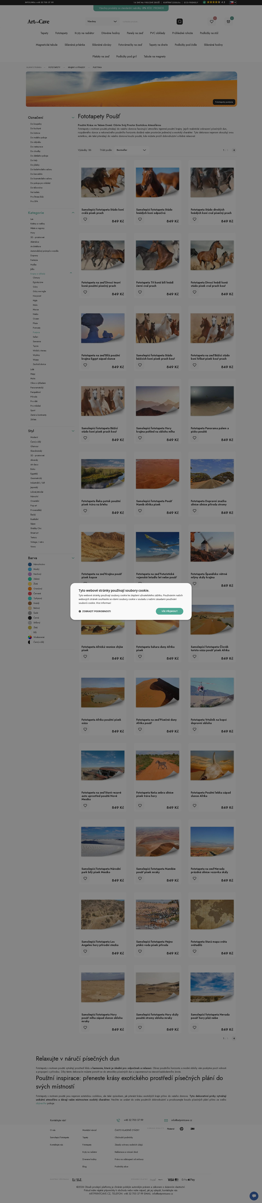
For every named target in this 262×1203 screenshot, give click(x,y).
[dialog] (131, 601)
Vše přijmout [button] (170, 611)
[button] (95, 611)
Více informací (103, 602)
